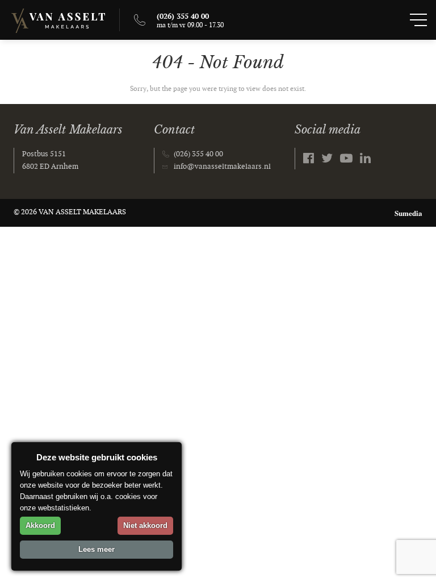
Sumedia (408, 212)
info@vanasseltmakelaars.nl (222, 166)
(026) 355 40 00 (198, 154)
